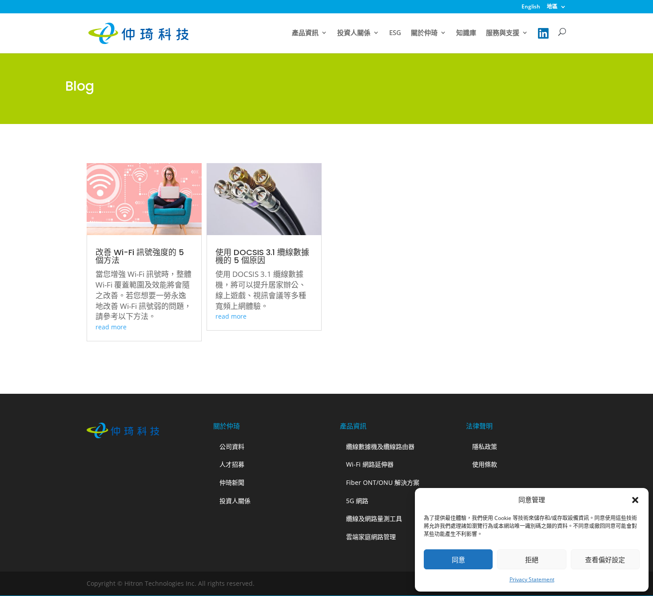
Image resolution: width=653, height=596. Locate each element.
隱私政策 (484, 446)
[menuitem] (531, 8)
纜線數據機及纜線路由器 (380, 446)
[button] (635, 500)
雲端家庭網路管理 (371, 536)
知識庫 (466, 33)
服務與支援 (502, 33)
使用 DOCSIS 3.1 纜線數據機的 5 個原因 (262, 256)
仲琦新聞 (231, 482)
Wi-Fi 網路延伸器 (370, 464)
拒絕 (531, 559)
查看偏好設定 (605, 559)
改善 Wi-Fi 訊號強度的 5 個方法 (140, 256)
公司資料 (231, 446)
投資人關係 (353, 33)
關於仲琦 (424, 33)
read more (111, 327)
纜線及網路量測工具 (374, 518)
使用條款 (484, 464)
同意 (458, 559)
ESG (395, 33)
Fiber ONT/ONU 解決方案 (382, 482)
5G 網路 (357, 500)
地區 (552, 7)
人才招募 (231, 464)
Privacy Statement (532, 579)
